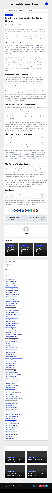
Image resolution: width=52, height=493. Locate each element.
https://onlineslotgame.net (11, 287)
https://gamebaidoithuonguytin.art (13, 334)
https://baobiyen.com (10, 367)
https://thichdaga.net (10, 292)
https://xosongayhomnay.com (12, 310)
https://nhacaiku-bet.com (11, 336)
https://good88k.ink (9, 343)
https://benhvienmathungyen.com (13, 374)
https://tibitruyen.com (10, 418)
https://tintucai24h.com (10, 420)
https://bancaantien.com (11, 298)
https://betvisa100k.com (10, 376)
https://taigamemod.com (11, 411)
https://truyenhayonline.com (12, 427)
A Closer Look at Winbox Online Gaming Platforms (11, 249)
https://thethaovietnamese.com (12, 414)
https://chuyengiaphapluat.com (12, 380)
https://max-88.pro (9, 354)
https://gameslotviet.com (11, 341)
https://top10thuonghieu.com (12, 423)
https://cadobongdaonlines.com (12, 314)
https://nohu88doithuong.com (12, 301)
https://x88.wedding (10, 305)
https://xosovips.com (10, 321)
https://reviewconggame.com (12, 294)
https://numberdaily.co (10, 405)
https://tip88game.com (10, 327)
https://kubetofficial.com (11, 349)
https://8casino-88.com (10, 281)
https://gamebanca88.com (11, 338)
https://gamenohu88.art (10, 339)
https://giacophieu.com (10, 390)
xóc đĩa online (8, 264)
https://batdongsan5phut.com (12, 372)
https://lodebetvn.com (10, 350)
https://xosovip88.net (10, 288)
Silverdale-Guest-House (25, 4)
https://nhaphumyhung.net (11, 403)
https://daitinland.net (10, 387)
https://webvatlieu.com (10, 432)
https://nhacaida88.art (10, 330)
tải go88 (7, 275)
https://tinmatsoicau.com (11, 296)
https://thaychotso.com (10, 361)
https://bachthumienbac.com (12, 308)
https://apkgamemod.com (11, 363)
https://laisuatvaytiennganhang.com (14, 398)
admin (10, 24)
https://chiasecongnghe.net (11, 378)
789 (6, 269)
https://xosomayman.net (11, 303)
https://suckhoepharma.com (11, 409)
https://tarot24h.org (10, 412)
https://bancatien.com (10, 307)
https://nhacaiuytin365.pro (11, 318)
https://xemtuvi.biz (9, 436)
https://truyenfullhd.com (11, 425)
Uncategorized (9, 14)
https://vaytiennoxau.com (11, 431)
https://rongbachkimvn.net (11, 290)
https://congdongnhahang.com (12, 381)
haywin (6, 267)
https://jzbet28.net (9, 345)
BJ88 (37, 45)
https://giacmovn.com (10, 389)
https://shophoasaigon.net (11, 407)
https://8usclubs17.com (10, 283)
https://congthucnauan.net (11, 385)
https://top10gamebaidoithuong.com (14, 358)
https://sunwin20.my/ (10, 261)
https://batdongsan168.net (11, 370)
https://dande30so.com (10, 325)
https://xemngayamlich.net (11, 434)
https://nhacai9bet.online (11, 356)
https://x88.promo (9, 319)
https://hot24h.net (9, 394)
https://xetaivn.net (9, 438)
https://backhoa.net (9, 365)
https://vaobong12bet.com (11, 312)
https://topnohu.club (10, 299)
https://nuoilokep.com (10, 359)
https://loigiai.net (9, 401)
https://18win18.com (10, 279)
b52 (6, 272)
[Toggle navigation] (5, 4)
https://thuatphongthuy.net (11, 416)
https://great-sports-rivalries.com (13, 392)
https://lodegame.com (10, 352)
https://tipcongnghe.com (11, 421)
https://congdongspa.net (11, 383)
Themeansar (36, 491)
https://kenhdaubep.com (11, 396)
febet (6, 277)
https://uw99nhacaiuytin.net (12, 316)
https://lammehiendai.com (11, 400)
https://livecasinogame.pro (11, 347)
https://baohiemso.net (10, 369)
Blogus (30, 491)
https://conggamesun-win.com (12, 323)
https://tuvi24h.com (10, 429)
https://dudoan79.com (10, 328)
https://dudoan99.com (10, 332)
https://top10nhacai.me (10, 285)
